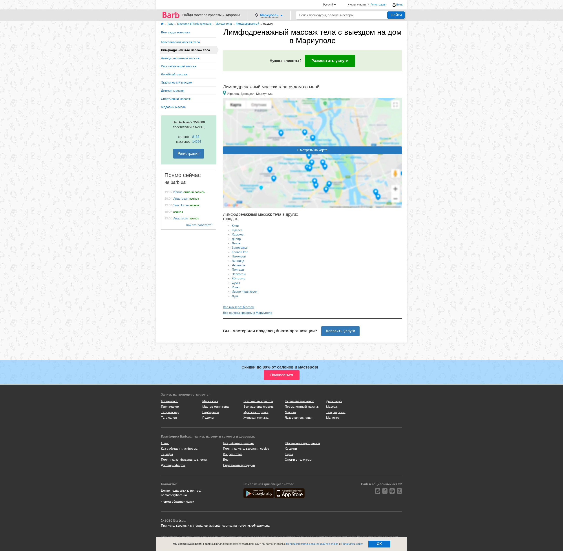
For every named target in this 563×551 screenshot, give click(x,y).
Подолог (208, 417)
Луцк (235, 296)
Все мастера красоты (258, 406)
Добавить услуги (340, 331)
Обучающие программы (302, 443)
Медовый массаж (173, 107)
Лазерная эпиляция (299, 417)
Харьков (237, 234)
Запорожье (240, 247)
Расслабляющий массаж (179, 66)
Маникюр (333, 417)
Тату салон (169, 417)
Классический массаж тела (180, 42)
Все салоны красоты (258, 401)
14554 (196, 141)
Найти (396, 15)
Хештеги (291, 448)
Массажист (210, 401)
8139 (195, 137)
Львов (236, 243)
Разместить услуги (330, 60)
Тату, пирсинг (335, 412)
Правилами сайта (352, 544)
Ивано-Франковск (244, 291)
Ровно (236, 287)
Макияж (290, 412)
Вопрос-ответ (232, 454)
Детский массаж (172, 90)
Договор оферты (173, 465)
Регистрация (378, 4)
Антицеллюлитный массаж (180, 58)
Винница (238, 261)
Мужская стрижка (255, 412)
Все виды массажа (175, 32)
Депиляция (334, 401)
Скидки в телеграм (298, 459)
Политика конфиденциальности (184, 459)
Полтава (238, 269)
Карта (289, 454)
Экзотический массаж (176, 82)
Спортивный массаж (175, 98)
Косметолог (169, 401)
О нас (165, 443)
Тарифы (167, 454)
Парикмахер (170, 406)
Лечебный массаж (174, 74)
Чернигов (238, 265)
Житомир (238, 278)
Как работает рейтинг (238, 443)
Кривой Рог (240, 252)
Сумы (236, 283)
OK (379, 544)
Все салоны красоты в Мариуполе (247, 312)
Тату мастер (170, 412)
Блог (226, 459)
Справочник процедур (239, 465)
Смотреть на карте (312, 150)
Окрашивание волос (299, 401)
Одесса (237, 230)
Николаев (239, 256)
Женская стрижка (256, 417)
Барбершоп (210, 412)
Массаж (331, 406)
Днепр (236, 239)
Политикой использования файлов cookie (312, 544)
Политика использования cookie (246, 448)
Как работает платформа (179, 448)
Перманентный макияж (301, 406)
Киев (235, 225)
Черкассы (239, 274)
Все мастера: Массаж (238, 307)
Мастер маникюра (215, 406)
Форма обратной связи (177, 501)
